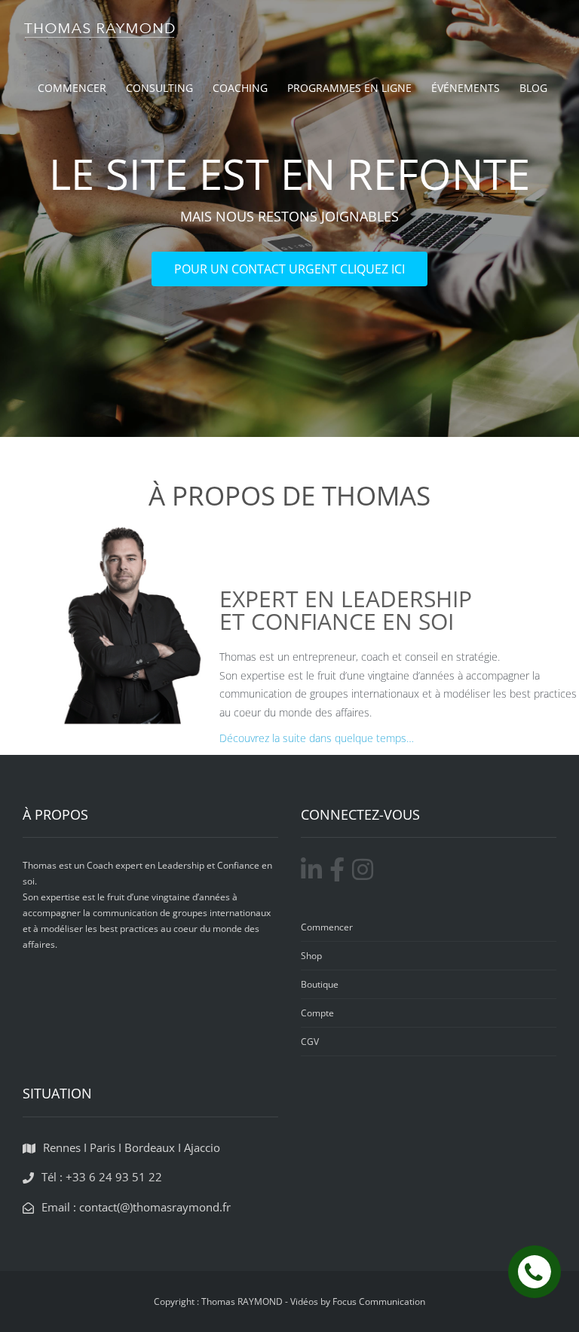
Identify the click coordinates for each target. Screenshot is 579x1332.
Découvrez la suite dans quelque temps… (316, 738)
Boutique (320, 984)
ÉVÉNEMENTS (465, 88)
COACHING (240, 88)
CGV (310, 1041)
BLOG (533, 88)
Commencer (327, 927)
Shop (311, 955)
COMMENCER (72, 88)
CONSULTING (159, 88)
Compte (317, 1013)
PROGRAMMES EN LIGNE (349, 88)
